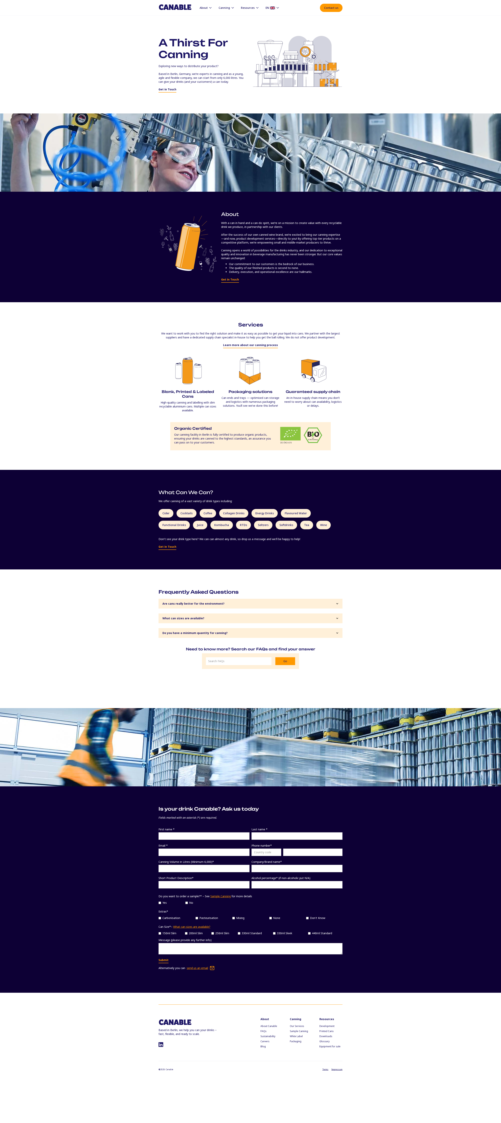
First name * (167, 829)
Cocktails (186, 513)
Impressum (337, 1069)
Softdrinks (286, 525)
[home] (175, 7)
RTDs (243, 525)
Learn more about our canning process (250, 345)
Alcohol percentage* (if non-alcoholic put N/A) (280, 878)
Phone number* (261, 845)
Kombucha (221, 525)
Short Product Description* (176, 878)
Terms (325, 1069)
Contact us (331, 8)
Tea (306, 525)
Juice (200, 525)
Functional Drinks (174, 525)
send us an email (197, 968)
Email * (163, 845)
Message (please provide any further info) (185, 940)
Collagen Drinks (233, 513)
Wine (323, 525)
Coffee (208, 513)
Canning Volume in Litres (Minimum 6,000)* (186, 862)
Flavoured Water (296, 513)
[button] (205, 7)
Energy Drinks (264, 513)
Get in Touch (167, 89)
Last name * (259, 829)
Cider (165, 513)
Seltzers (263, 525)
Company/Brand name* (266, 862)
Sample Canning (220, 896)
